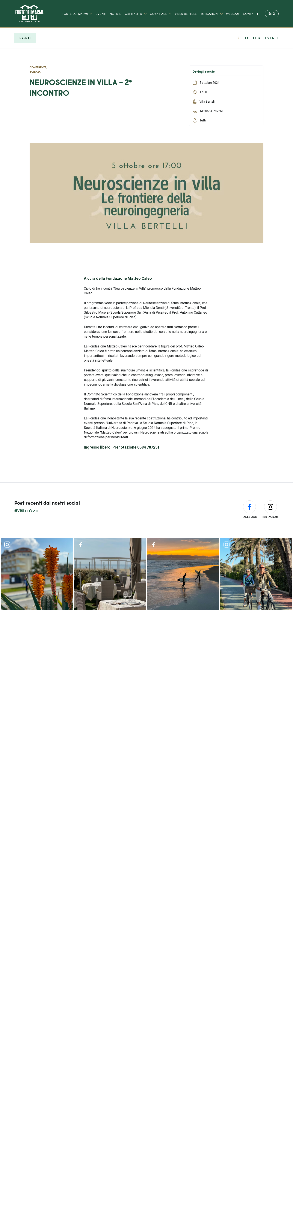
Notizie (115, 13)
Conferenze (38, 67)
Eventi (101, 13)
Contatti (250, 13)
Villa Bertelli (186, 13)
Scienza (35, 71)
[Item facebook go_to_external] (110, 574)
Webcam (233, 13)
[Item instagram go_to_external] (37, 574)
